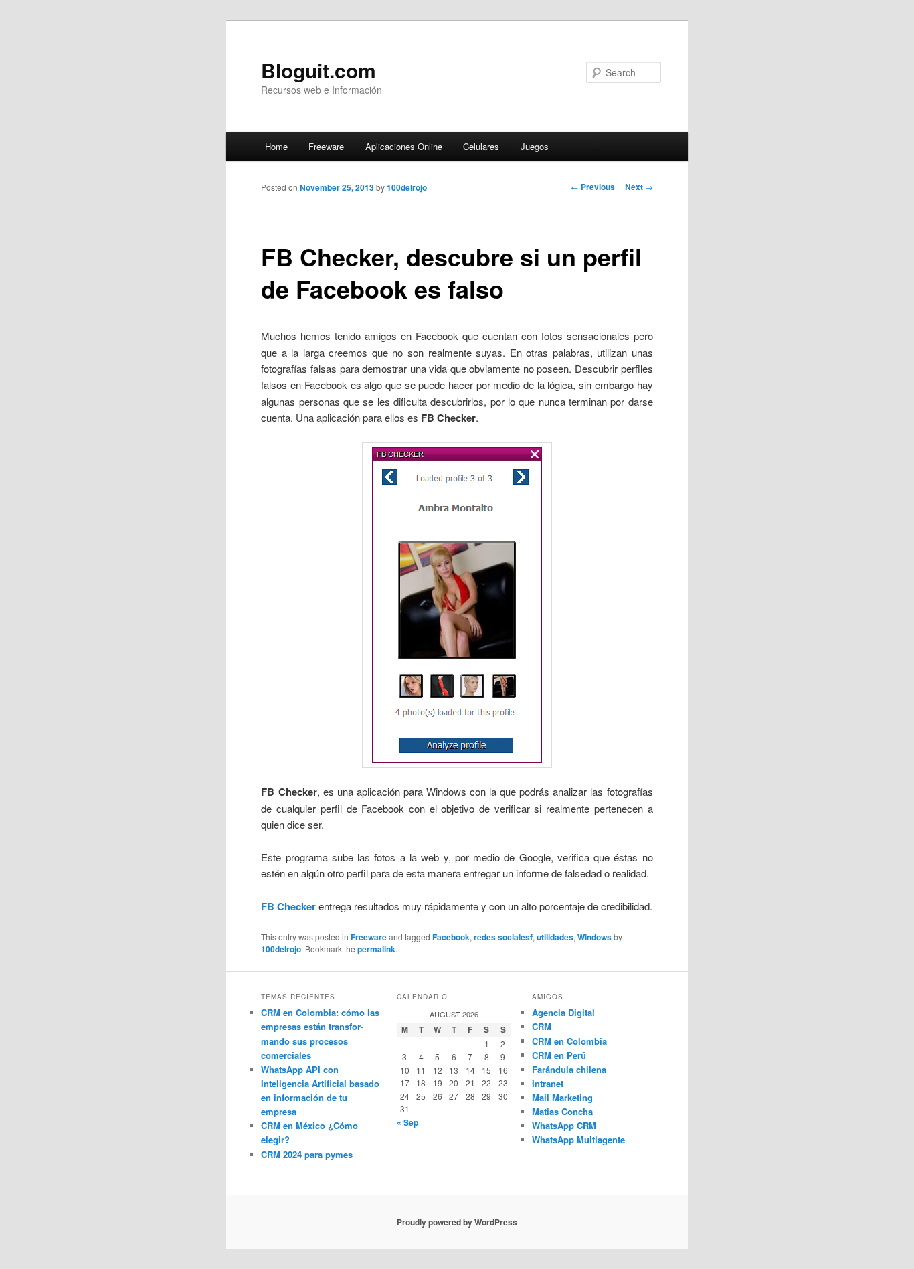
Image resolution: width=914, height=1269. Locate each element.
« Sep (407, 1122)
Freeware (326, 146)
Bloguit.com (318, 70)
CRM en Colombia (569, 1041)
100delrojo (407, 187)
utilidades (555, 937)
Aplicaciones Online (403, 146)
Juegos (535, 146)
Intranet (547, 1083)
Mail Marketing (562, 1097)
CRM (541, 1026)
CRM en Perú (559, 1055)
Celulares (481, 146)
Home (276, 146)
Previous (593, 187)
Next (639, 187)
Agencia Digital (563, 1012)
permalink (376, 949)
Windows (594, 937)
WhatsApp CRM (564, 1125)
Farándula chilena (569, 1069)
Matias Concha (562, 1111)
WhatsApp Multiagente (578, 1139)
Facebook (451, 937)
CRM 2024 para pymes (307, 1154)
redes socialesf (503, 937)
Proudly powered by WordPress (457, 1222)
